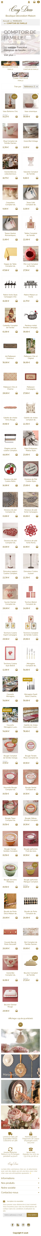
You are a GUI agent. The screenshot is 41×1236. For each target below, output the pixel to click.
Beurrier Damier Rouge (10, 1006)
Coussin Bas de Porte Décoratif (10, 943)
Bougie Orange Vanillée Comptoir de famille (10, 851)
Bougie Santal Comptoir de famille (30, 790)
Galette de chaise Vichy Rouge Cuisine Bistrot (10, 420)
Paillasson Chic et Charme (10, 388)
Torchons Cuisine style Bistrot (10, 665)
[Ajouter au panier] (16, 116)
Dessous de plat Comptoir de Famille (10, 512)
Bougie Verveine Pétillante (10, 881)
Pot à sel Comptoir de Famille (31, 265)
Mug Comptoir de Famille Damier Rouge (10, 143)
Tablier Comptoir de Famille (30, 234)
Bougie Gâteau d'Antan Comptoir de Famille (31, 820)
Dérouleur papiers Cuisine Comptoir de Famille (10, 573)
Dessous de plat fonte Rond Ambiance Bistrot (30, 543)
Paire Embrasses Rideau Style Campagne (30, 450)
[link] (12, 1225)
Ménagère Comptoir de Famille (31, 666)
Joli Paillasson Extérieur (10, 357)
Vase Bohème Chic (10, 111)
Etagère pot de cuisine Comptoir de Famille (10, 450)
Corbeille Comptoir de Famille (10, 327)
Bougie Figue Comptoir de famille (10, 820)
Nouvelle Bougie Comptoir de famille (10, 790)
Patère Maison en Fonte (31, 296)
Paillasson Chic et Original (31, 357)
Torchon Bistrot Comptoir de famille (31, 604)
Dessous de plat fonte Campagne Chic (30, 512)
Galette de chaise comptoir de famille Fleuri (31, 420)
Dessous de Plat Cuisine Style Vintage (30, 481)
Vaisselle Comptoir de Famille (30, 173)
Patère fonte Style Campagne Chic (10, 296)
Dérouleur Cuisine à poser (31, 572)
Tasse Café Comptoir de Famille (31, 205)
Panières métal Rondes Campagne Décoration (30, 328)
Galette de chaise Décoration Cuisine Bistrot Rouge (30, 727)
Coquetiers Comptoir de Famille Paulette (10, 205)
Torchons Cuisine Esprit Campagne (10, 634)
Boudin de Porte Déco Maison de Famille (10, 913)
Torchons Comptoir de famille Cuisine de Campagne (30, 635)
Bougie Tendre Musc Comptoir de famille (31, 758)
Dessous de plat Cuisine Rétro (10, 480)
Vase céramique (30, 111)
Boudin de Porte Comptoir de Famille (30, 913)
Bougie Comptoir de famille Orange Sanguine (10, 758)
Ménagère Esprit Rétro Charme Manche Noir (30, 696)
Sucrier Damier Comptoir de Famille (10, 604)
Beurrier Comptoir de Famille (31, 974)
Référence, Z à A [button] (31, 87)
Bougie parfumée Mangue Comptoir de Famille (31, 882)
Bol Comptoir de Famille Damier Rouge (30, 944)
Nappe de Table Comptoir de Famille (10, 266)
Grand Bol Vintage (31, 141)
